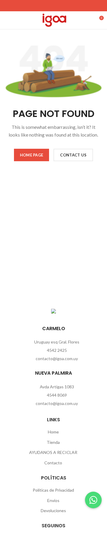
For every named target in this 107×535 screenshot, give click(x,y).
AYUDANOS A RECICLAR (53, 452)
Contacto (53, 462)
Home (53, 431)
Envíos (53, 500)
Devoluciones (53, 510)
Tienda (53, 442)
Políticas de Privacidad (53, 490)
